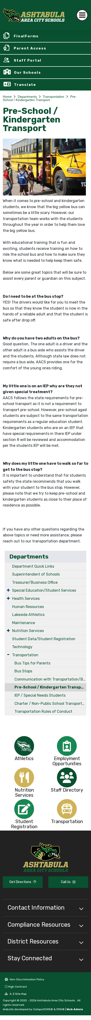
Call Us (66, 882)
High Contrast (17, 986)
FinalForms (26, 36)
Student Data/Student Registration (43, 639)
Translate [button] (25, 85)
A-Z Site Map (18, 994)
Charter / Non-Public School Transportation (50, 703)
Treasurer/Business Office (35, 582)
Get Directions (20, 882)
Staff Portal (28, 60)
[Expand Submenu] (8, 590)
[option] (24, 746)
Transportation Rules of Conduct (43, 711)
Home (7, 96)
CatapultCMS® (43, 1009)
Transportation (53, 96)
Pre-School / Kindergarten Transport (40, 98)
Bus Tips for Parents (32, 663)
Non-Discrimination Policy (26, 979)
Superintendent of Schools (36, 574)
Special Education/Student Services (44, 590)
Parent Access (30, 48)
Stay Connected (29, 958)
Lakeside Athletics (28, 614)
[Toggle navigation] (82, 15)
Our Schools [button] (27, 72)
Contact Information (36, 907)
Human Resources (28, 606)
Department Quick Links (33, 566)
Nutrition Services (28, 631)
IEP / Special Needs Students (40, 695)
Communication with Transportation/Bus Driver (50, 679)
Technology (22, 647)
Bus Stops (23, 671)
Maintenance (23, 623)
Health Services (26, 598)
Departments (27, 96)
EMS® (60, 1009)
